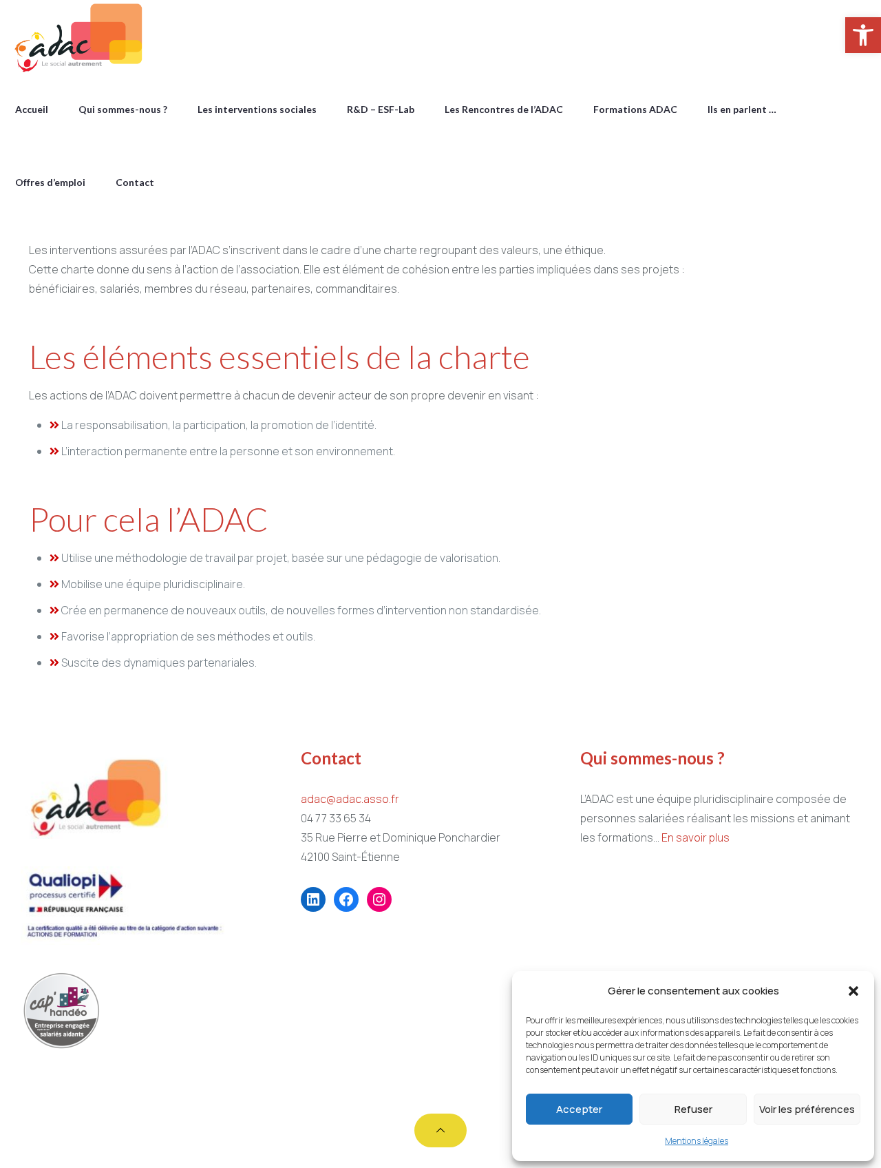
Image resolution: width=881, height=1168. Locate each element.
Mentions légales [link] (696, 1141)
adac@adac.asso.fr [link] (350, 798)
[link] (863, 35)
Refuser (693, 1109)
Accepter (579, 1109)
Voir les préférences (807, 1109)
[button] (853, 991)
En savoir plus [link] (695, 837)
